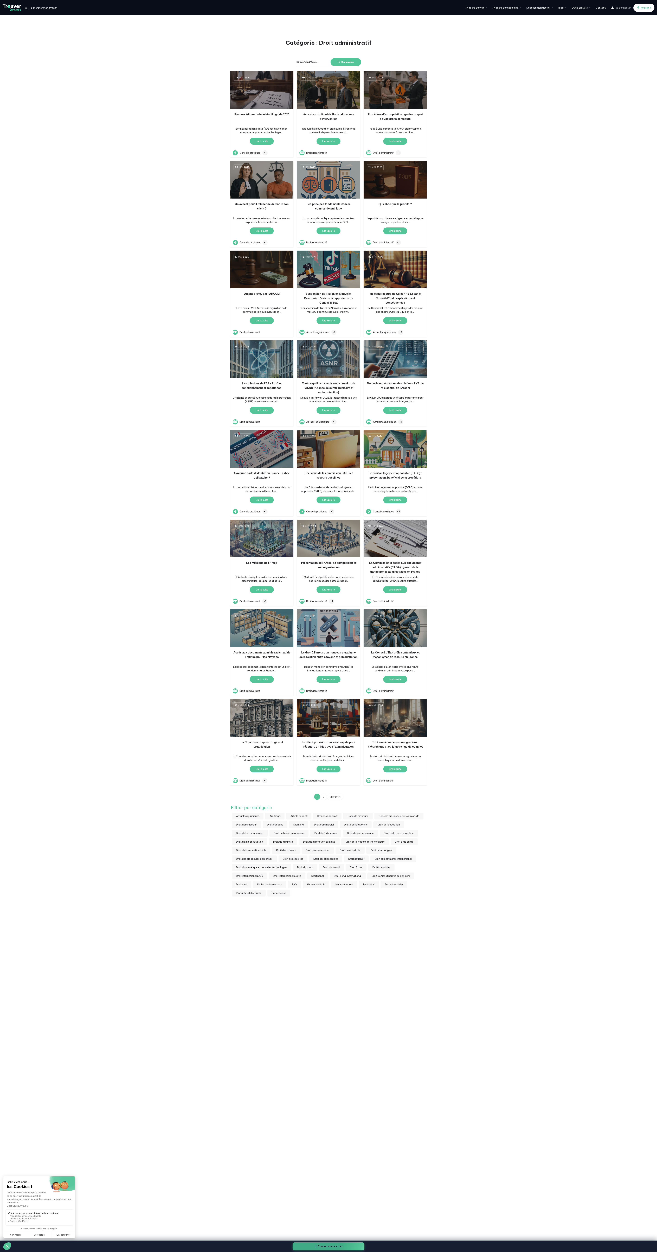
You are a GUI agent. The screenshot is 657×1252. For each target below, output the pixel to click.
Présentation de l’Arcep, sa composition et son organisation (328, 565)
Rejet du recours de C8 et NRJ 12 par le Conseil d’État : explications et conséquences (395, 298)
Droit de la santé (404, 841)
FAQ (294, 884)
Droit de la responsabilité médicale (365, 841)
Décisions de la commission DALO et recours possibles (329, 475)
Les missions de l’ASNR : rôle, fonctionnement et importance (261, 385)
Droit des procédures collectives (254, 858)
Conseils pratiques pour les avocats (399, 816)
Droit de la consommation (399, 833)
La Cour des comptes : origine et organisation (262, 744)
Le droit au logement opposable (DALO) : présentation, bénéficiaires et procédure (395, 475)
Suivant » (335, 796)
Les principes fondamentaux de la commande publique (329, 206)
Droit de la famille (283, 841)
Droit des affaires (286, 850)
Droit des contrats (350, 850)
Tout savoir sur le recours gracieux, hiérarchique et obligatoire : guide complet (395, 744)
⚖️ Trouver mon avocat (328, 1246)
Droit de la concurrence (360, 833)
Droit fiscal (356, 867)
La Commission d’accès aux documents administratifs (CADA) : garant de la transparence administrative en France (395, 567)
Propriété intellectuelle (248, 893)
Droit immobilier (381, 867)
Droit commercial (324, 824)
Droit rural (241, 884)
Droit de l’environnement (249, 833)
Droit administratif (246, 824)
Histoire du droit (316, 884)
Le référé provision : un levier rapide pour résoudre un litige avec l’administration (328, 744)
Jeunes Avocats (344, 884)
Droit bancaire (275, 824)
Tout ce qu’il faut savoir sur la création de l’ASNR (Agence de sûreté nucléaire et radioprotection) (328, 388)
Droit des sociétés (293, 858)
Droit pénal (317, 876)
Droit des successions (325, 858)
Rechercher (347, 62)
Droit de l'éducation (389, 824)
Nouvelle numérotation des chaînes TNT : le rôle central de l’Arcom (395, 385)
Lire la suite (262, 141)
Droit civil (298, 824)
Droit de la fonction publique (319, 841)
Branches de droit (327, 816)
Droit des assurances (318, 850)
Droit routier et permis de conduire (391, 876)
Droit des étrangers (381, 850)
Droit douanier (356, 858)
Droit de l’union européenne (289, 833)
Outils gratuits (580, 7)
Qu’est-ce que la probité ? (395, 204)
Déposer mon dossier (538, 7)
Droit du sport (305, 867)
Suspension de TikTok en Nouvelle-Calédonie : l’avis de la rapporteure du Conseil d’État (328, 298)
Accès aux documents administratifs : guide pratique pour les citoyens (261, 654)
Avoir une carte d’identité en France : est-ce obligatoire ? (262, 475)
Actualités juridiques (247, 816)
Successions (279, 893)
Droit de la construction (249, 841)
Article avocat (299, 816)
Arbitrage (274, 816)
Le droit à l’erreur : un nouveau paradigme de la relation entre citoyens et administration (328, 654)
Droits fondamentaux (269, 884)
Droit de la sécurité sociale (251, 850)
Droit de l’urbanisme (325, 833)
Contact (601, 7)
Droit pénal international (347, 876)
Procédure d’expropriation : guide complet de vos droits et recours (395, 116)
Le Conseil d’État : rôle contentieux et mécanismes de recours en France (395, 654)
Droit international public (287, 876)
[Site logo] (12, 7)
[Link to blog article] (261, 90)
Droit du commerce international (393, 858)
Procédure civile (394, 884)
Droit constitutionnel (355, 824)
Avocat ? (646, 7)
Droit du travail (331, 867)
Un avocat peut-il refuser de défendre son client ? (262, 206)
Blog (561, 7)
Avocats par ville (475, 7)
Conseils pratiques (357, 816)
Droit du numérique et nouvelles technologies (261, 867)
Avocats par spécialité (505, 7)
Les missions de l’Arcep (261, 562)
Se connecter (623, 7)
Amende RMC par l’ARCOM (262, 293)
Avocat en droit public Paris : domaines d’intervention (328, 116)
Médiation (369, 884)
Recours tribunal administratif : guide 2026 (261, 114)
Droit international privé (249, 876)
